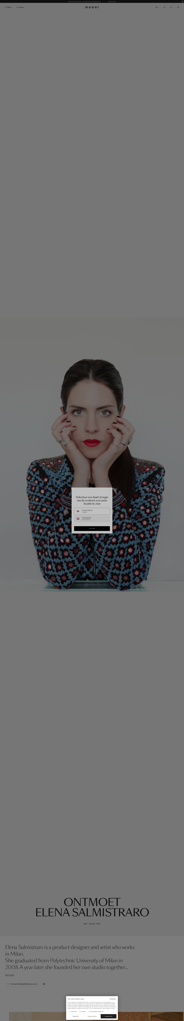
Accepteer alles (108, 1016)
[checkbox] (72, 1011)
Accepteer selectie (92, 1016)
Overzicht (113, 999)
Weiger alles (75, 1016)
